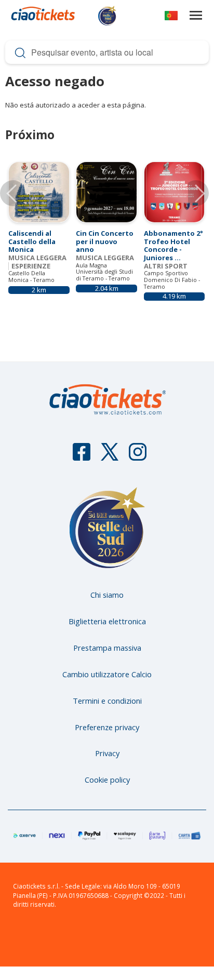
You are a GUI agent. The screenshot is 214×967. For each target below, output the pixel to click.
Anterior (13, 193)
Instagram (137, 456)
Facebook (81, 456)
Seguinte (196, 193)
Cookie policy (107, 779)
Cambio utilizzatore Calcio (107, 674)
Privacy (107, 753)
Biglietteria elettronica (107, 621)
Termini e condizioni (107, 700)
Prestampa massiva (107, 647)
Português (171, 17)
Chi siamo (107, 594)
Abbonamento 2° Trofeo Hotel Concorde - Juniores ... (173, 245)
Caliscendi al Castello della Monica (32, 241)
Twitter (109, 456)
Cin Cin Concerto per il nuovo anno (104, 241)
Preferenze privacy (107, 727)
